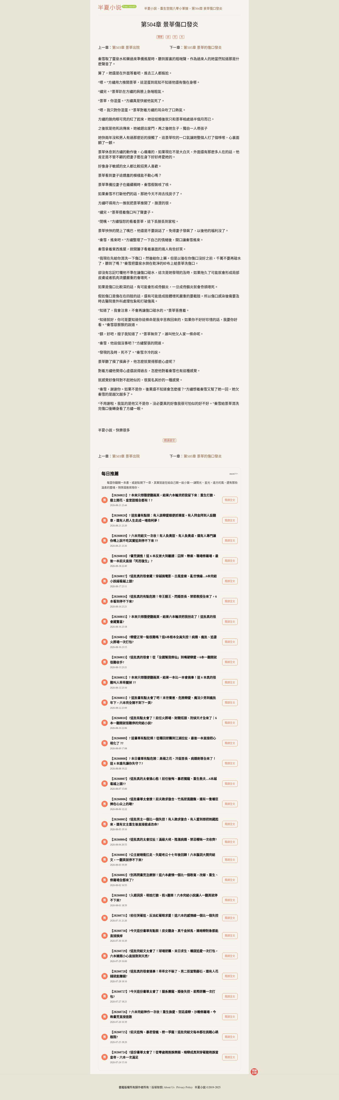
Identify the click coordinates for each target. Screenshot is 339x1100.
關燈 (160, 37)
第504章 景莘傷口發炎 (207, 8)
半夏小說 (117, 7)
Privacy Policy (184, 1087)
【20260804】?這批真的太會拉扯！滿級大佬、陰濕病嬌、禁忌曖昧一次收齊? (163, 839)
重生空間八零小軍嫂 (174, 8)
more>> (234, 473)
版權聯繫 (156, 1087)
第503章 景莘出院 (126, 48)
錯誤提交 (169, 440)
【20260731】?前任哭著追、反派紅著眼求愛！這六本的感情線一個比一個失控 (164, 915)
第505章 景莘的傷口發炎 (203, 48)
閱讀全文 (230, 499)
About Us (169, 1087)
